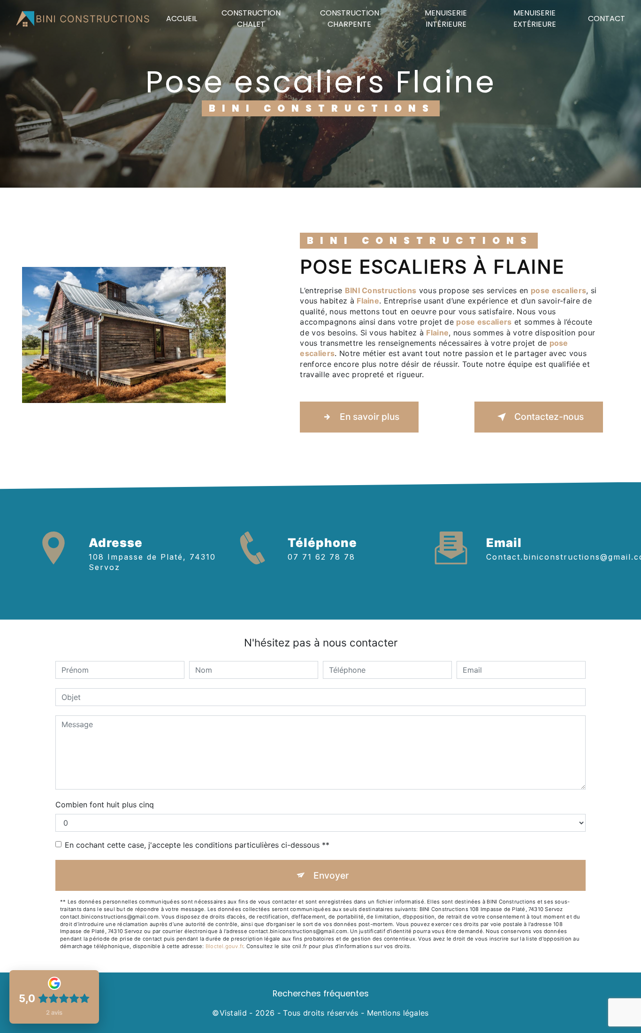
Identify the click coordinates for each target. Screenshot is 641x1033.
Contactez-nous (549, 416)
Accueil (181, 18)
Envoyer (331, 875)
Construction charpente (349, 19)
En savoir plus (369, 416)
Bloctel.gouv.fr (224, 946)
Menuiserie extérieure (534, 19)
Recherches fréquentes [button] (321, 993)
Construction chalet (251, 19)
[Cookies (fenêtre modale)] (3, 1027)
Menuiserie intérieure (446, 19)
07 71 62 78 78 (321, 557)
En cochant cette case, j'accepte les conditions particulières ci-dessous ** (197, 845)
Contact (606, 18)
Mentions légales (398, 1013)
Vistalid (233, 1013)
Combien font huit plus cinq (104, 804)
